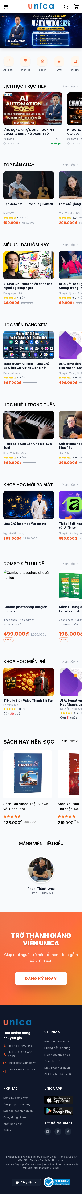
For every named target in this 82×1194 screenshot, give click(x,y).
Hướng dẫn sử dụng (57, 1048)
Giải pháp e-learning (16, 1104)
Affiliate (8, 1130)
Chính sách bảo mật (57, 1074)
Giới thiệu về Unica (56, 1041)
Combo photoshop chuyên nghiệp (25, 609)
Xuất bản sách (13, 1124)
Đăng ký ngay (41, 978)
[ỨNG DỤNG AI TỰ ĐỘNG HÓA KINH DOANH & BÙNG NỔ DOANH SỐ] (41, 30)
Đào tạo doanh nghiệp (18, 1110)
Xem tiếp (68, 86)
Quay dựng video (14, 1117)
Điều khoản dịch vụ (57, 1067)
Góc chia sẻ (52, 1061)
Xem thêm (68, 740)
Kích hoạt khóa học (57, 1054)
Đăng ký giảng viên (16, 1097)
